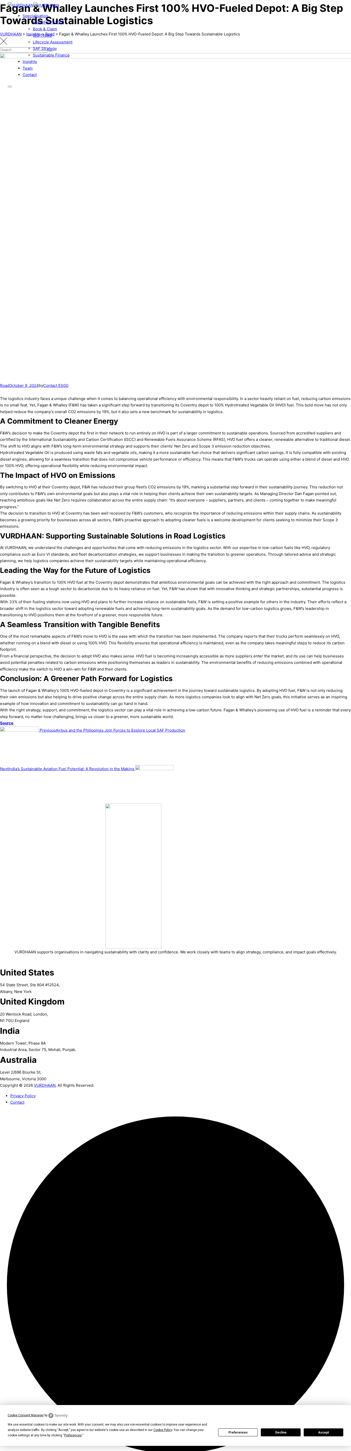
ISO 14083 (42, 35)
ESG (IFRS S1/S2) (48, 22)
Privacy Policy (23, 1095)
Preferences (238, 1432)
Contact (30, 74)
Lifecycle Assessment (52, 42)
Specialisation (35, 15)
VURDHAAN (45, 1085)
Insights (30, 61)
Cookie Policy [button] (162, 1430)
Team (28, 68)
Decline (281, 1432)
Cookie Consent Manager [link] (26, 1415)
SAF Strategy (45, 48)
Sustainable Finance (51, 55)
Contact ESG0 (55, 385)
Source (6, 723)
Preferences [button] (73, 1435)
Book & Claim (45, 28)
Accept (323, 1432)
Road (4, 385)
